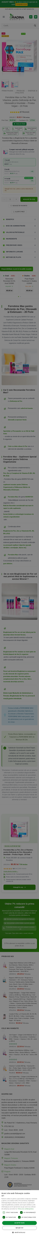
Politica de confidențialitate (26, 1209)
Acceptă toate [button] (19, 1223)
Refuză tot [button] (19, 1228)
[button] (19, 1232)
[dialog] (19, 1213)
